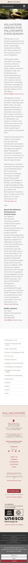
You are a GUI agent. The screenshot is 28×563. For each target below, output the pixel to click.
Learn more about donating (14, 497)
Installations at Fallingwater (14, 375)
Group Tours (9, 356)
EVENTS (8, 382)
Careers (14, 459)
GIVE (7, 393)
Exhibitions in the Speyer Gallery (13, 371)
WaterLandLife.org (11, 304)
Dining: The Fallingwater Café (14, 352)
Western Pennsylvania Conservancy (18, 415)
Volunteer (14, 464)
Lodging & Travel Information (14, 363)
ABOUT (7, 386)
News (14, 467)
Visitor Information (14, 2)
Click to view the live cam (14, 480)
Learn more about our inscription (14, 524)
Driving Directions (10, 359)
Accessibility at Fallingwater (13, 367)
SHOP (7, 390)
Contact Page (16, 429)
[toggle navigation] (24, 6)
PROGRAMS (9, 379)
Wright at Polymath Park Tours (13, 344)
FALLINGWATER (8, 6)
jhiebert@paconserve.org (13, 94)
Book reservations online (14, 441)
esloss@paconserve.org (13, 320)
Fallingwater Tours (11, 340)
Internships (14, 462)
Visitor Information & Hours (14, 434)
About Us (14, 457)
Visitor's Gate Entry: (14, 423)
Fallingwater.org (10, 201)
